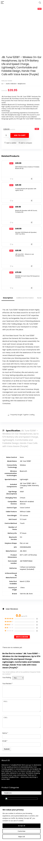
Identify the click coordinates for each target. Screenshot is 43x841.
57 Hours (23, 533)
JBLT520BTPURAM (26, 561)
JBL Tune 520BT (25, 461)
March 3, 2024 (25, 581)
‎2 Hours (22, 498)
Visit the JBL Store (26, 594)
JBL (21, 551)
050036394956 (25, 547)
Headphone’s (21, 84)
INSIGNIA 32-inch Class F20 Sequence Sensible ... (27, 277)
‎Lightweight (24, 479)
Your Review (7, 684)
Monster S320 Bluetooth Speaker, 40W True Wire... (26, 233)
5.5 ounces (24, 516)
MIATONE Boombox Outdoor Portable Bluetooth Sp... (27, 167)
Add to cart (19, 135)
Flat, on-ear (24, 543)
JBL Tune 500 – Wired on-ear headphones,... (24, 255)
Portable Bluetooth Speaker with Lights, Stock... (25, 189)
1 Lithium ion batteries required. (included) (27, 568)
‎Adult (22, 492)
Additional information (25, 298)
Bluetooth (23, 471)
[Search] (40, 2)
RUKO (25, 551)
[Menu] (2, 2)
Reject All (21, 837)
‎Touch (22, 523)
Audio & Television (11, 84)
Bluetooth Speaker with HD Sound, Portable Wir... (26, 211)
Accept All (21, 826)
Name (5, 733)
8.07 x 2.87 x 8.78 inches (28, 555)
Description (8, 298)
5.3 (21, 537)
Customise (21, 831)
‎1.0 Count (23, 519)
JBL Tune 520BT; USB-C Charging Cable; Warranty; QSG (29, 485)
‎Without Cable (25, 512)
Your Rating (6, 677)
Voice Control (25, 508)
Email (4, 741)
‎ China (22, 588)
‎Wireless (23, 465)
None (22, 457)
